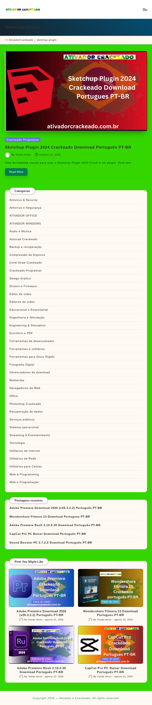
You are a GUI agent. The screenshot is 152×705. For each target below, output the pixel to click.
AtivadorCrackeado (21, 40)
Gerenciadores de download (30, 372)
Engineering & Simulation (28, 325)
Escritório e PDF (21, 333)
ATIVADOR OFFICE (23, 215)
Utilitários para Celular (26, 466)
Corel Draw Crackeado (26, 262)
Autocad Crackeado (24, 239)
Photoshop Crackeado (25, 403)
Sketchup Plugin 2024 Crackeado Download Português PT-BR (68, 147)
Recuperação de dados (26, 411)
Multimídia (17, 380)
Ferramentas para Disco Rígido (32, 356)
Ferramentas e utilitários (27, 349)
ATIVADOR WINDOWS (25, 223)
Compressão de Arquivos (27, 254)
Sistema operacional (24, 427)
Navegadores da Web (25, 388)
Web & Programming (24, 474)
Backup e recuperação (26, 246)
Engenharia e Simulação (27, 317)
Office (14, 395)
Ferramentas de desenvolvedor (32, 341)
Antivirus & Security (24, 200)
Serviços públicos (22, 419)
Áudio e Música (20, 231)
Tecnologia (17, 442)
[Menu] (145, 9)
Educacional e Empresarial (29, 309)
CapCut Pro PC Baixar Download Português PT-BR (48, 533)
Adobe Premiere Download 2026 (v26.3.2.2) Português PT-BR (56, 507)
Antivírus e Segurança (25, 207)
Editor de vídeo (20, 294)
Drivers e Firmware (23, 286)
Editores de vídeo (22, 301)
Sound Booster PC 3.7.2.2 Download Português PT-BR (51, 542)
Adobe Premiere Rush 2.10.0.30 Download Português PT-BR (55, 525)
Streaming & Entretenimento (30, 435)
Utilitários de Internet (25, 450)
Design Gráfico (20, 278)
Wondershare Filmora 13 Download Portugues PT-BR (50, 516)
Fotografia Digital (22, 364)
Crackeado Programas (23, 139)
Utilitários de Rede (23, 458)
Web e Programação (24, 482)
